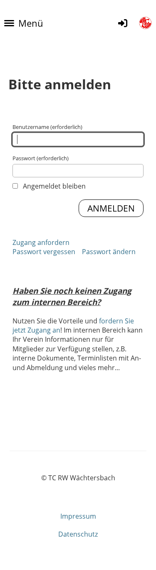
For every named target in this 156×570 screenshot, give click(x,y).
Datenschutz (78, 534)
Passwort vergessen (43, 251)
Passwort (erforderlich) (40, 158)
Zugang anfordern (40, 242)
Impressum (78, 516)
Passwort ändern (109, 251)
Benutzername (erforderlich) (47, 127)
